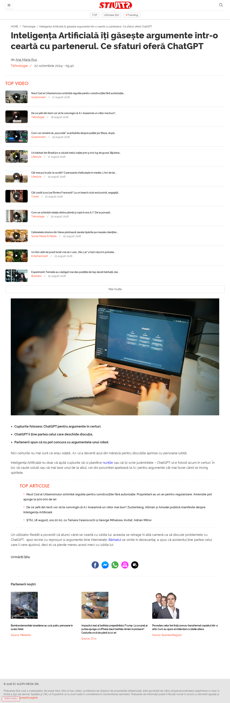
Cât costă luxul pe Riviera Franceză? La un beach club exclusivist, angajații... (75, 192)
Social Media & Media (44, 236)
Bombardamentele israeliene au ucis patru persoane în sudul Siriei (42, 627)
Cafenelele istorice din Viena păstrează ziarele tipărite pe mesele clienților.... (75, 232)
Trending (132, 15)
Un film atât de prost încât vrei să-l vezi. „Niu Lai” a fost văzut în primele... (73, 252)
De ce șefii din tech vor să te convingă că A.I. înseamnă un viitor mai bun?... (74, 113)
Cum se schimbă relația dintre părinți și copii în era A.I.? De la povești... (71, 212)
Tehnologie (29, 26)
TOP (94, 15)
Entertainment (39, 256)
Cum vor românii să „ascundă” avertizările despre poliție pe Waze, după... (73, 133)
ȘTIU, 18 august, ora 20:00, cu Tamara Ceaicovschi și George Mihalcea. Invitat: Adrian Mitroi (88, 520)
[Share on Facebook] (95, 565)
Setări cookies (11, 698)
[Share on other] (124, 565)
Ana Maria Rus (26, 60)
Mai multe (115, 289)
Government (38, 97)
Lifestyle (36, 156)
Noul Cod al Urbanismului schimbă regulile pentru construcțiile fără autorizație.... (78, 93)
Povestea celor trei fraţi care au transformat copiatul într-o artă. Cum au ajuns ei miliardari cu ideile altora (185, 627)
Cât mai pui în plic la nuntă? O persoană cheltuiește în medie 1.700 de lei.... (74, 172)
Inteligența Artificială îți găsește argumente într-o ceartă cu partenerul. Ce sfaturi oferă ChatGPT (95, 26)
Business (36, 276)
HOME (15, 26)
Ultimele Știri (111, 15)
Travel (35, 196)
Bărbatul (115, 540)
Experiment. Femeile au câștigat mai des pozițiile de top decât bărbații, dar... (75, 272)
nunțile (108, 462)
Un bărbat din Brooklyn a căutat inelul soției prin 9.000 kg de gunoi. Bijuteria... (76, 152)
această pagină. (28, 697)
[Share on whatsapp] (115, 565)
